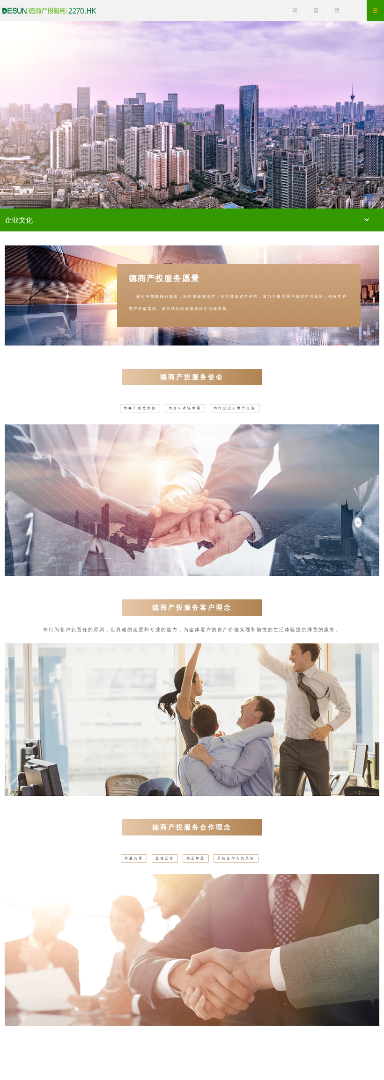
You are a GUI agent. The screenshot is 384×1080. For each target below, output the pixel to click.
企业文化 (19, 220)
